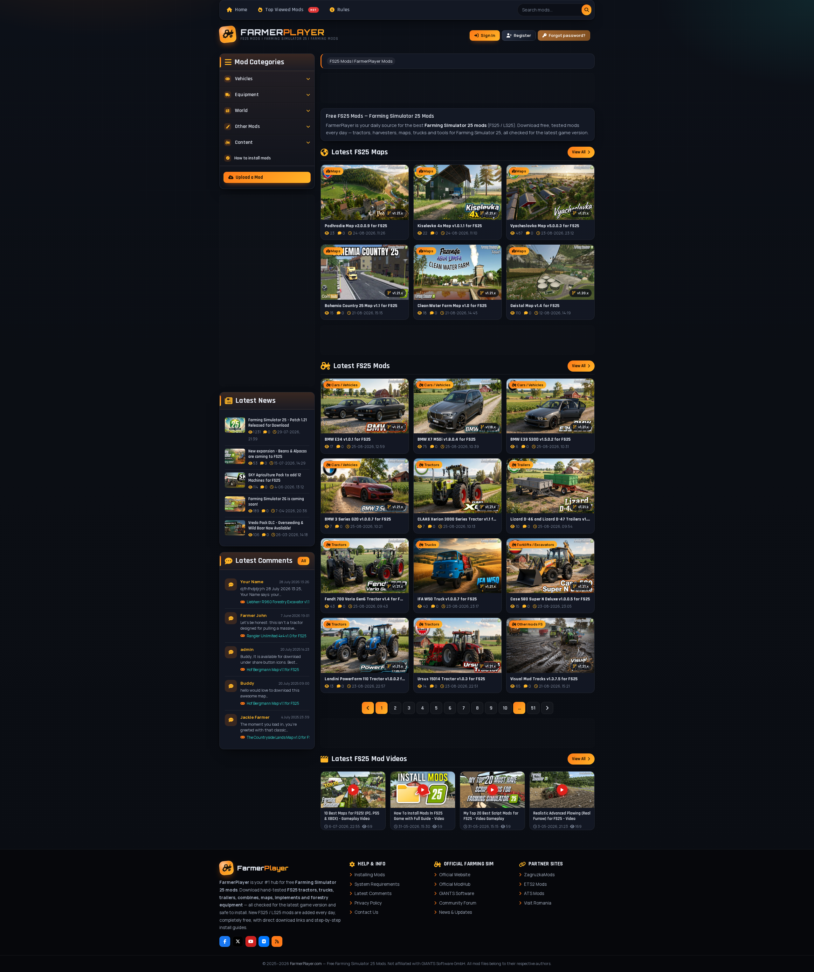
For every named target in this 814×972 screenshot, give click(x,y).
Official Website (454, 875)
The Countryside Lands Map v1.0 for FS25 (278, 737)
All (303, 560)
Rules (343, 9)
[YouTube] (250, 941)
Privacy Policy (368, 903)
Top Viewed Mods (291, 9)
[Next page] (547, 708)
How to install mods (252, 158)
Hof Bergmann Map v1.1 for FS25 (273, 669)
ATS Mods (534, 893)
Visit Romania (537, 903)
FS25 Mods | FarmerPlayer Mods (361, 61)
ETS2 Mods (535, 884)
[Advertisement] (267, 290)
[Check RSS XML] (277, 941)
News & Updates (455, 912)
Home (241, 9)
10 (505, 708)
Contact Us (366, 912)
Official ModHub (454, 884)
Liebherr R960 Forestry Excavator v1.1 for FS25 (278, 601)
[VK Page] (264, 941)
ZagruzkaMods (539, 875)
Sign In (488, 35)
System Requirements (377, 884)
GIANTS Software (456, 893)
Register (522, 35)
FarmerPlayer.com (306, 963)
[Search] (586, 9)
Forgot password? (567, 35)
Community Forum (457, 903)
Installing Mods (370, 875)
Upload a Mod (249, 177)
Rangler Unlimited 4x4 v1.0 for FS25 (277, 635)
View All (578, 152)
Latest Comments (373, 893)
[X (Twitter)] (237, 941)
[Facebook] (224, 941)
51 (533, 708)
